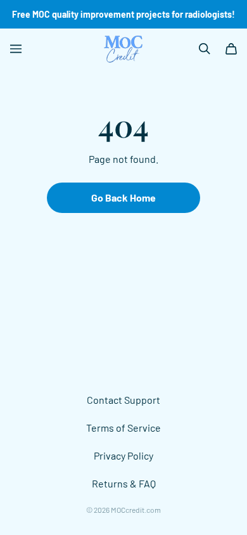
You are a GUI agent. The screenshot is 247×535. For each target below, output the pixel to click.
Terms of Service (123, 428)
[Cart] (231, 49)
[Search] (204, 49)
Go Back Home (123, 197)
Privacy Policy (123, 455)
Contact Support (123, 400)
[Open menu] (16, 49)
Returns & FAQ (124, 483)
